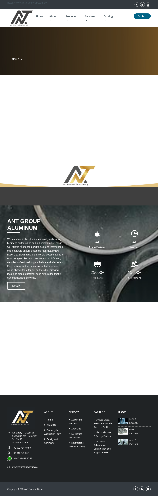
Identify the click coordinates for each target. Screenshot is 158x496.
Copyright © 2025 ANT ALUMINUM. (25, 489)
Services (90, 16)
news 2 (132, 429)
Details (16, 286)
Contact (142, 16)
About (53, 16)
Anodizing (76, 428)
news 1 (132, 418)
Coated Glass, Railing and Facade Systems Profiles (103, 423)
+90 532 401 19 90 (21, 447)
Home (39, 16)
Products (71, 16)
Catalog (108, 16)
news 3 (132, 440)
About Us (51, 424)
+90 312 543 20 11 (21, 453)
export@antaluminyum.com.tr (24, 466)
